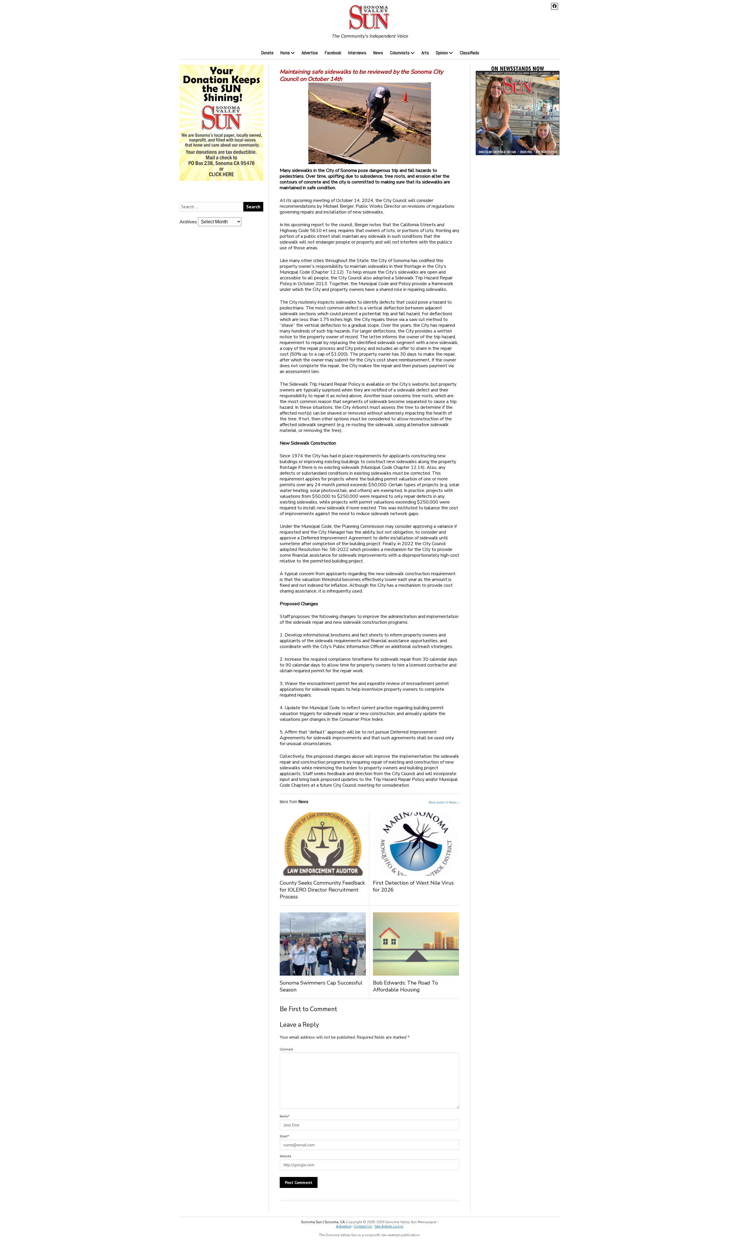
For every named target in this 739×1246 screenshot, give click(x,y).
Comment (286, 1049)
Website (285, 1156)
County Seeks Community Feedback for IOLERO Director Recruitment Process (322, 889)
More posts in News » (444, 802)
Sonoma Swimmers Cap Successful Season (321, 986)
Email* (284, 1136)
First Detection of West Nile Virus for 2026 (413, 886)
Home (285, 53)
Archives (188, 222)
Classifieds (469, 53)
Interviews (357, 53)
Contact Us (363, 1226)
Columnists (400, 53)
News (378, 53)
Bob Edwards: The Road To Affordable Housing (405, 986)
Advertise (310, 53)
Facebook (333, 53)
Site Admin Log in (389, 1226)
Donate (267, 53)
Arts (425, 53)
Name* (285, 1116)
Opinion (442, 53)
